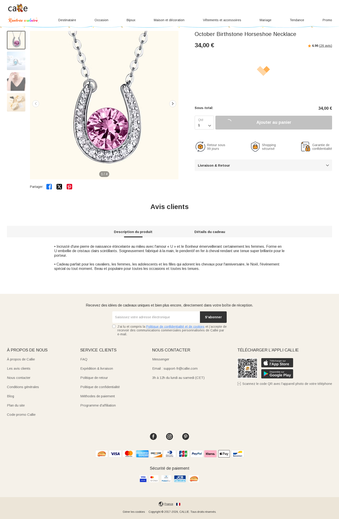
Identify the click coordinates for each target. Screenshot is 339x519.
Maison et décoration (169, 20)
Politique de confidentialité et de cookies (175, 326)
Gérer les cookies (134, 511)
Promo (327, 20)
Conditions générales (23, 387)
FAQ (83, 359)
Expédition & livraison (96, 368)
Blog (10, 396)
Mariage (265, 20)
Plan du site (16, 405)
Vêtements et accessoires (222, 20)
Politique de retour (94, 378)
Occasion (101, 20)
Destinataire (67, 20)
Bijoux (131, 20)
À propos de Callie (21, 359)
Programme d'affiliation (98, 405)
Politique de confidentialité (100, 387)
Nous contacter (18, 378)
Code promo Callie (21, 414)
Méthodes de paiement (97, 396)
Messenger (160, 359)
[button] (172, 103)
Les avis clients (18, 368)
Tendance (297, 20)
